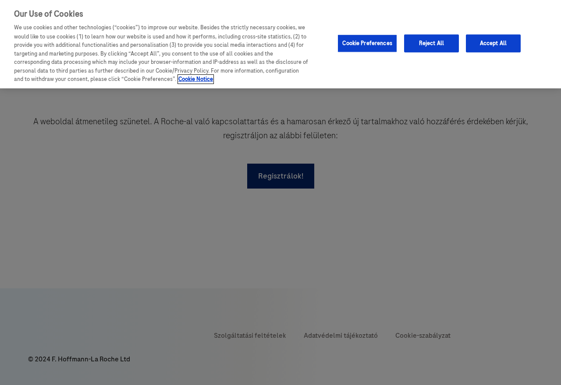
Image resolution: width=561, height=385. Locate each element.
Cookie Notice (195, 79)
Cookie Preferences (367, 43)
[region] (280, 44)
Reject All (431, 43)
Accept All (493, 43)
